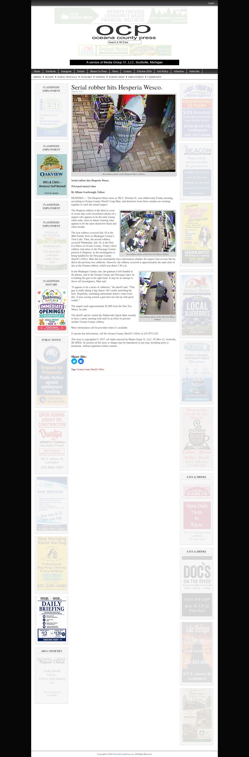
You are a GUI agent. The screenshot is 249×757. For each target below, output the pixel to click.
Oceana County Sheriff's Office (90, 369)
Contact (127, 71)
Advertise (179, 71)
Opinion (100, 77)
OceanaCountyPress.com (123, 754)
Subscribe (194, 71)
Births (37, 77)
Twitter (81, 71)
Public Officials (67, 77)
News (115, 71)
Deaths (49, 77)
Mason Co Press (98, 71)
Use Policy (162, 71)
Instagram (66, 71)
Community (154, 77)
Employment (136, 77)
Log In (211, 3)
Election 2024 (144, 71)
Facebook (51, 71)
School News (116, 77)
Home (37, 71)
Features (86, 77)
